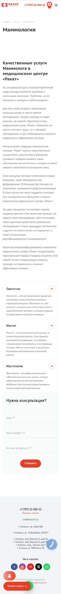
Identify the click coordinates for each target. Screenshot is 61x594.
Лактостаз (13, 289)
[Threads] (38, 566)
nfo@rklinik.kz (30, 520)
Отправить (31, 463)
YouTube (30, 566)
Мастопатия (14, 366)
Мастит (11, 325)
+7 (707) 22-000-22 (34, 5)
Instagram (22, 566)
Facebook (14, 566)
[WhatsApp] (46, 566)
